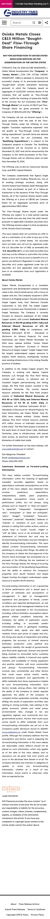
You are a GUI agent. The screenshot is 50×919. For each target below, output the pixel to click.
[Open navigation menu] (4, 22)
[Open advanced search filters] (40, 22)
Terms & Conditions (36, 909)
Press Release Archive (29, 904)
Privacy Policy (37, 915)
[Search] (34, 22)
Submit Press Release (15, 909)
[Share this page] (46, 22)
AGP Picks (6, 4)
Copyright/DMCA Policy (17, 915)
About (13, 904)
